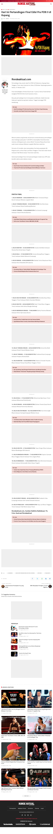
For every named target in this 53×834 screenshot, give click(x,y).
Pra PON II (40, 573)
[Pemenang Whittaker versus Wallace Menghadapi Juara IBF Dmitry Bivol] (14, 647)
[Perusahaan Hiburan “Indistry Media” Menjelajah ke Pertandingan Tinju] (39, 725)
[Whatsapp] (31, 815)
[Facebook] (46, 1)
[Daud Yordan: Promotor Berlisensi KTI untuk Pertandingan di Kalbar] (14, 628)
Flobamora (10, 573)
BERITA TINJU (4, 9)
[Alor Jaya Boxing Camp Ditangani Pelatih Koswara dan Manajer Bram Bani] (39, 778)
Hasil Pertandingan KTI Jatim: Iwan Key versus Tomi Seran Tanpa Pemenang (31, 109)
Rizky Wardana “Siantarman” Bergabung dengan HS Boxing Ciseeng (29, 371)
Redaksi (7, 18)
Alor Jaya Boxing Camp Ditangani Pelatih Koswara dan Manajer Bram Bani (30, 369)
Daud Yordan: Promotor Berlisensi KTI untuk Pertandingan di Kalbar (29, 166)
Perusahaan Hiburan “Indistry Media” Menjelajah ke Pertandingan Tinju (30, 269)
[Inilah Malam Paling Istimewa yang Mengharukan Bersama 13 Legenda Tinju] (39, 699)
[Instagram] (49, 1)
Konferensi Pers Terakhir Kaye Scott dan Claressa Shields (27, 319)
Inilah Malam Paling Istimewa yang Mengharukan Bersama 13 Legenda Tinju (31, 219)
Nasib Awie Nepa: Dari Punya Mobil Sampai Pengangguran (26, 421)
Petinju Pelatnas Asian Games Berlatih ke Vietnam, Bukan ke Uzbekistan (30, 519)
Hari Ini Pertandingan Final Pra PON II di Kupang (25, 573)
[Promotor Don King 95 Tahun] (14, 654)
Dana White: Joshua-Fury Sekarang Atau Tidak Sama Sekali (30, 633)
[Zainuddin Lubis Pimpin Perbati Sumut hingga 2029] (4, 85)
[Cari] (51, 4)
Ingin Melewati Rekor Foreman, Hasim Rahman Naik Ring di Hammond (29, 321)
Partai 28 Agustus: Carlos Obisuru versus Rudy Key (25, 471)
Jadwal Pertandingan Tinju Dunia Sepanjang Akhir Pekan (29, 640)
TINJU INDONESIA (12, 9)
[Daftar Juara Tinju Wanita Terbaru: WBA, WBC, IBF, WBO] (13, 725)
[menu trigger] (2, 4)
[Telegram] (49, 578)
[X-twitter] (25, 815)
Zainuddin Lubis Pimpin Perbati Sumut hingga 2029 (5, 91)
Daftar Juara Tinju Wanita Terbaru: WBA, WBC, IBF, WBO (26, 221)
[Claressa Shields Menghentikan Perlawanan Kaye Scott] (13, 751)
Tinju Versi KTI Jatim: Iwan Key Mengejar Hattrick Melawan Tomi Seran (29, 168)
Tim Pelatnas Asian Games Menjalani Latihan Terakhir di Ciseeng (28, 419)
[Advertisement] (26, 66)
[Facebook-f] (22, 815)
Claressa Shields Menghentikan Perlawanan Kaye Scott (26, 271)
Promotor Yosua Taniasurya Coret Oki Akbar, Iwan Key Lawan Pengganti (30, 521)
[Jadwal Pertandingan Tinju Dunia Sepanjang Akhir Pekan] (14, 641)
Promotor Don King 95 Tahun (25, 653)
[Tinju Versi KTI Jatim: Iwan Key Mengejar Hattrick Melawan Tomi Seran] (13, 699)
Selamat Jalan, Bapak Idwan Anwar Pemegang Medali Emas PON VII (28, 470)
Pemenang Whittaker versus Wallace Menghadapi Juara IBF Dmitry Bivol (29, 646)
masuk (9, 596)
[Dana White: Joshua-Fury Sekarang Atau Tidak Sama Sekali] (14, 634)
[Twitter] (48, 1)
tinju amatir (47, 573)
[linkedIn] (46, 578)
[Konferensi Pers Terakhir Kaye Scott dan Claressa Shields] (39, 751)
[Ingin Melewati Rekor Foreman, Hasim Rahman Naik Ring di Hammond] (13, 778)
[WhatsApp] (51, 1)
